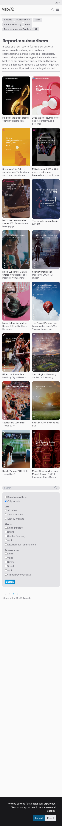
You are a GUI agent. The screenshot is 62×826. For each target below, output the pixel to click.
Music (10, 553)
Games (10, 562)
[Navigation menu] (57, 9)
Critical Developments (19, 574)
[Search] (53, 11)
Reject (50, 818)
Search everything (16, 497)
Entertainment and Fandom (17, 29)
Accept (39, 818)
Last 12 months (15, 518)
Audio (28, 24)
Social (37, 19)
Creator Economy (12, 24)
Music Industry (23, 19)
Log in (57, 3)
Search (10, 581)
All (36, 29)
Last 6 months (15, 514)
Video (10, 557)
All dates (12, 510)
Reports (8, 19)
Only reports (13, 501)
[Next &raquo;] (17, 594)
